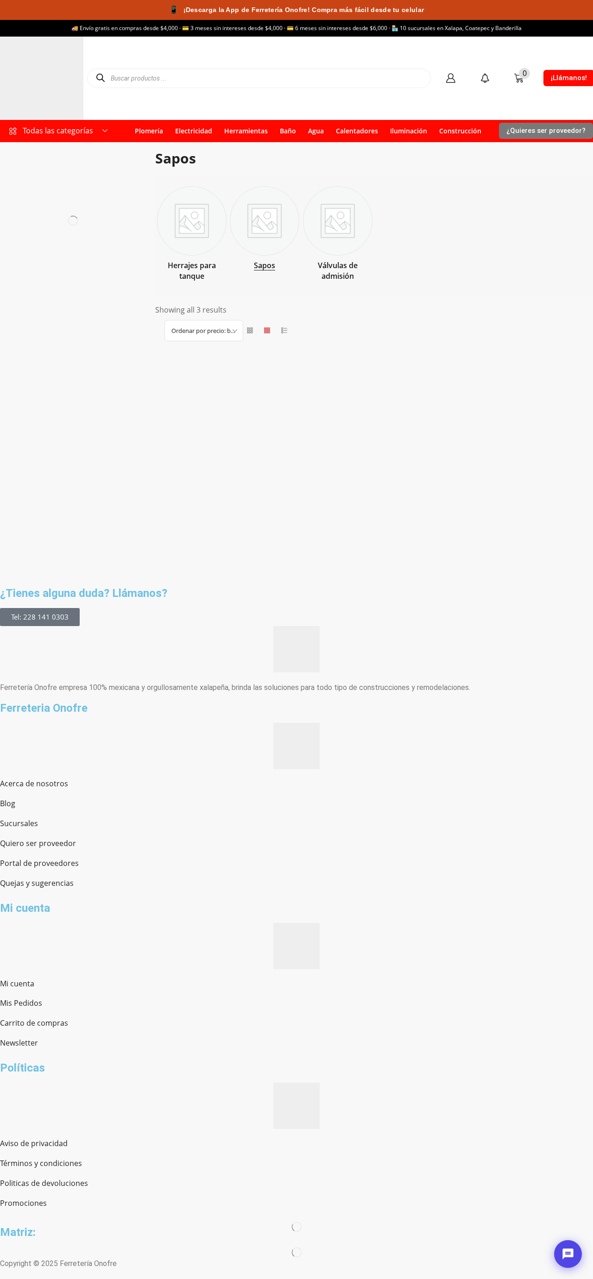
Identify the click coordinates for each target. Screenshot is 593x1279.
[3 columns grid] (250, 331)
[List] (284, 331)
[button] (451, 78)
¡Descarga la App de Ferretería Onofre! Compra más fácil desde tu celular (296, 9)
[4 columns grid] (267, 331)
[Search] (100, 78)
